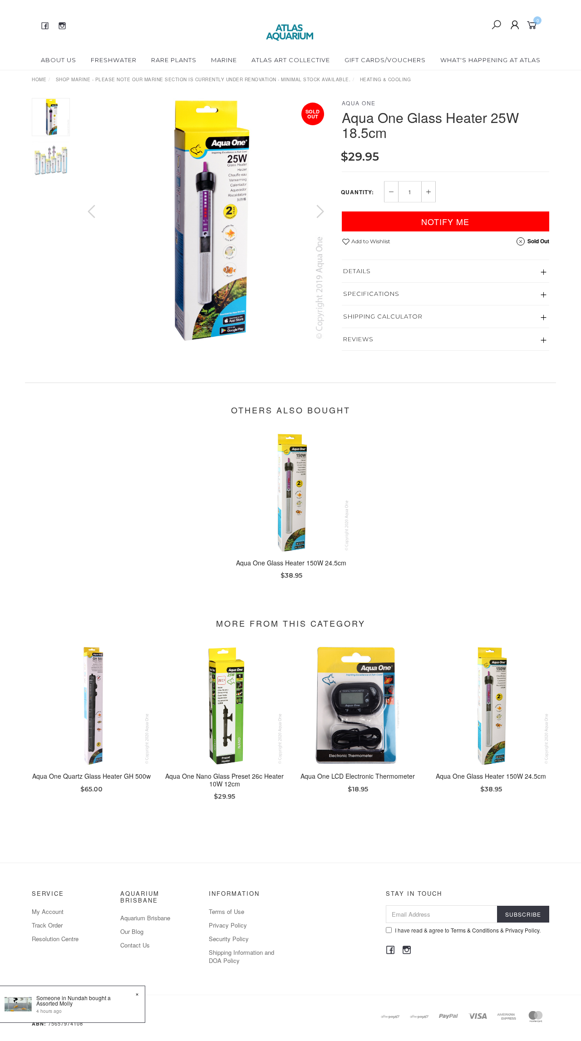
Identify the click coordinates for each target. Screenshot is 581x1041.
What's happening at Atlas (490, 60)
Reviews (358, 339)
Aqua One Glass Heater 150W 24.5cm (291, 562)
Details (357, 271)
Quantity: (357, 192)
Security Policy (229, 938)
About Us (58, 60)
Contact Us (135, 945)
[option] (206, 220)
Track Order (47, 925)
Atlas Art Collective (290, 60)
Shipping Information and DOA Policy (241, 956)
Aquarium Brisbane (145, 917)
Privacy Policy (228, 925)
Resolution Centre (55, 938)
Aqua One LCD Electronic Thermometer (357, 776)
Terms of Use (226, 911)
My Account (48, 911)
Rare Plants (174, 60)
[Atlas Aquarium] (290, 24)
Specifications (371, 293)
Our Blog (131, 931)
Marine (224, 60)
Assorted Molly (54, 1003)
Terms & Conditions (475, 930)
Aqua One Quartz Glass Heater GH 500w (91, 776)
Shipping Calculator (383, 316)
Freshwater (114, 60)
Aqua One (359, 103)
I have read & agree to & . (468, 930)
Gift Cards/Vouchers (385, 60)
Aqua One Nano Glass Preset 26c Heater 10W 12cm (224, 779)
